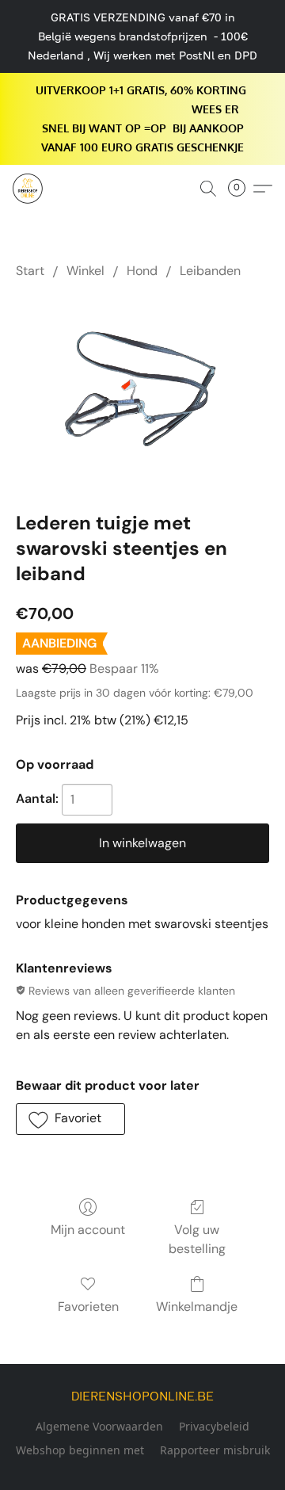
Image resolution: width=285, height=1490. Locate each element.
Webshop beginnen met (80, 1450)
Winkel (85, 270)
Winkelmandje (197, 1306)
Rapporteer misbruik (215, 1450)
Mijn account (88, 1229)
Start (30, 270)
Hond (142, 270)
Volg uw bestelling (197, 1239)
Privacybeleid (214, 1426)
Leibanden (210, 270)
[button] (28, 188)
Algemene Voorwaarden (99, 1426)
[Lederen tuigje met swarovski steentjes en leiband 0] (142, 391)
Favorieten (88, 1306)
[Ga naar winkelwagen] (241, 189)
